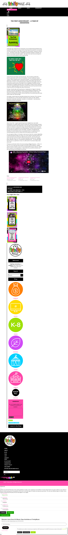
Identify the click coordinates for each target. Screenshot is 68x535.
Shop (5, 459)
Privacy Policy (8, 465)
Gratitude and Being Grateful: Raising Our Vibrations (12, 178)
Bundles (15, 298)
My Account (7, 461)
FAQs (5, 454)
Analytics (5, 501)
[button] (24, 25)
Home (10, 8)
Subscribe (5, 527)
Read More (64, 529)
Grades (16, 334)
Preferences (5, 504)
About (19, 8)
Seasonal (15, 352)
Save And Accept (5, 515)
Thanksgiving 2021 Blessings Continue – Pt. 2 (35, 178)
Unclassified (5, 508)
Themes (16, 369)
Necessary (5, 493)
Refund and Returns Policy (11, 468)
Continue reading (4, 530)
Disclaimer (7, 466)
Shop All (15, 398)
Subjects (16, 387)
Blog (28, 8)
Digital (16, 316)
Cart (5, 456)
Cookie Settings (26, 532)
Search (4, 470)
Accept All (10, 512)
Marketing (5, 497)
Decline (19, 532)
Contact (6, 457)
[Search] (4, 474)
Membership (38, 8)
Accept (32, 532)
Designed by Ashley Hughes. (28, 484)
